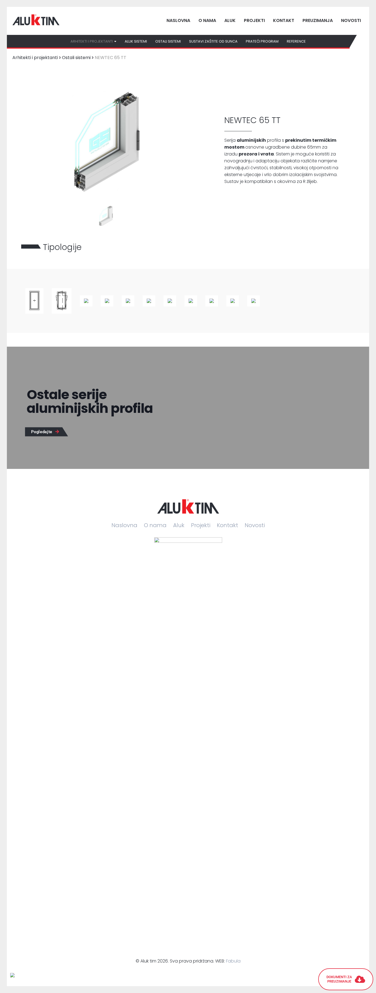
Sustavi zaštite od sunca (213, 41)
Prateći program (262, 41)
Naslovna (178, 20)
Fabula (233, 961)
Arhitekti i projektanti (35, 57)
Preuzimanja (318, 20)
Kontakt (283, 20)
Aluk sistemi (136, 41)
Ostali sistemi (168, 41)
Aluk (230, 20)
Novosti (351, 20)
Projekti (254, 20)
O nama (207, 20)
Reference (296, 41)
